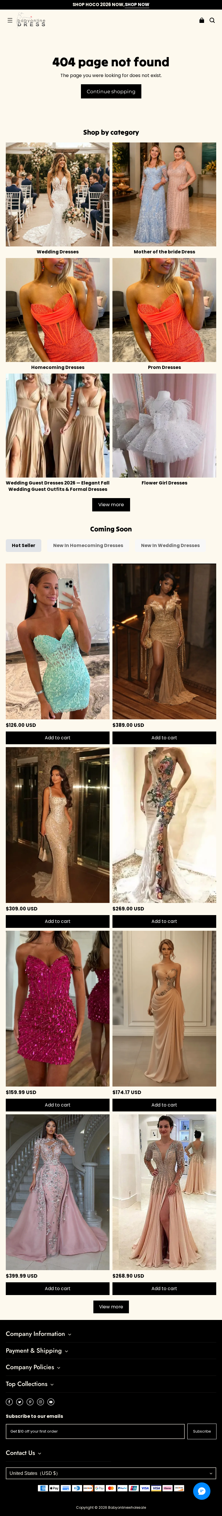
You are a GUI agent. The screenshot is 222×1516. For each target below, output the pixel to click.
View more (111, 504)
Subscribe (202, 1431)
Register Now (154, 4)
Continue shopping (111, 91)
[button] (10, 20)
